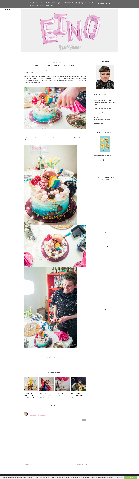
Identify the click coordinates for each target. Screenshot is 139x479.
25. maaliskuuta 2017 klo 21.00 (37, 415)
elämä (53, 62)
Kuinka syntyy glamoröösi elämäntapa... (29, 395)
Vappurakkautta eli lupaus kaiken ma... (78, 395)
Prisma (95, 162)
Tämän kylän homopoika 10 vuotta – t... (44, 395)
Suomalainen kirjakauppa (99, 159)
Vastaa (83, 420)
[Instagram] (9, 9)
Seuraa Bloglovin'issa (99, 123)
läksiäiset (59, 62)
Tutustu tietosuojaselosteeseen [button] (115, 477)
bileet (49, 62)
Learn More (100, 4)
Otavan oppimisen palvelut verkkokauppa (103, 160)
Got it (108, 4)
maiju (32, 412)
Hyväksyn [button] (130, 477)
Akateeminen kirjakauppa (99, 164)
